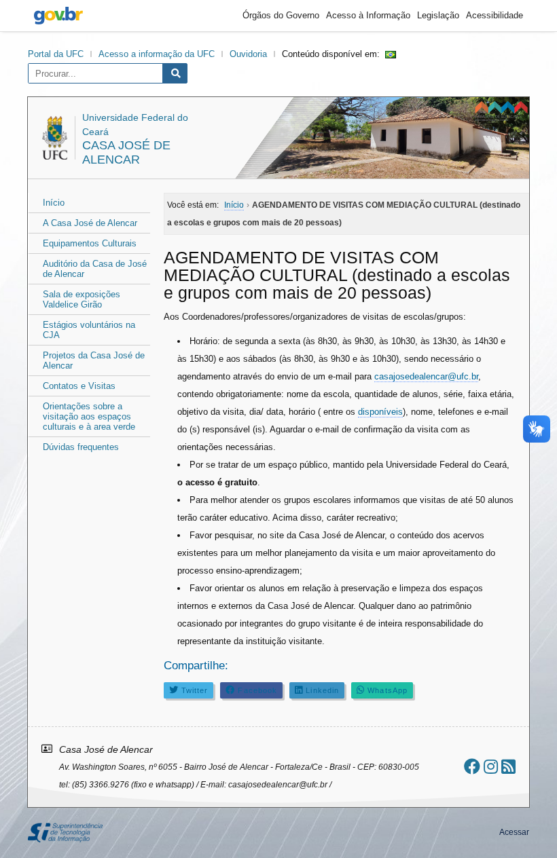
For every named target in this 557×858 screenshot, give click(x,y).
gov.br (58, 15)
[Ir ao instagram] (491, 767)
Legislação (438, 15)
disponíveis (380, 412)
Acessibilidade (494, 15)
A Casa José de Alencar (90, 223)
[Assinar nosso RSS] (508, 767)
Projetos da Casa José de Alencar (94, 360)
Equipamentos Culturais (90, 243)
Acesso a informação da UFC (156, 54)
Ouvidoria (248, 54)
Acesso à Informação (368, 15)
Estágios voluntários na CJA (89, 330)
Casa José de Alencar (126, 152)
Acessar (514, 832)
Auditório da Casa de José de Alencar (95, 269)
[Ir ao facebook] (472, 767)
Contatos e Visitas (79, 386)
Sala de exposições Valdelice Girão (81, 299)
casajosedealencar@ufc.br (426, 376)
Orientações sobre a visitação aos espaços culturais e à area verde (89, 416)
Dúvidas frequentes (81, 447)
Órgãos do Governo (280, 15)
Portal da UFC (56, 54)
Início (54, 203)
